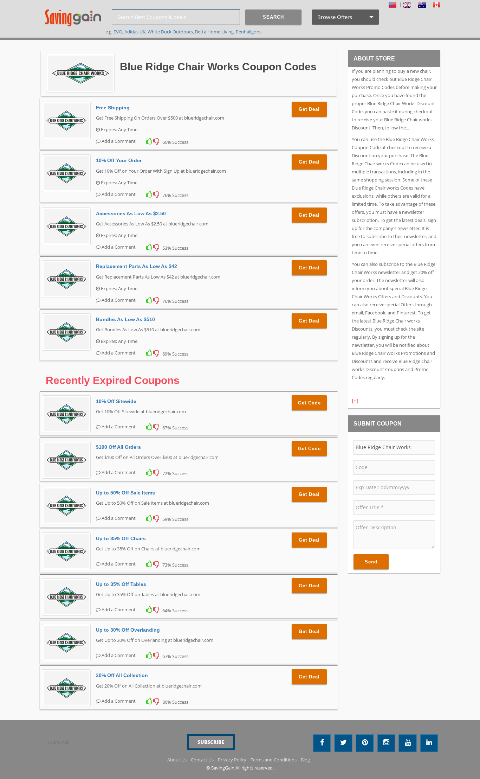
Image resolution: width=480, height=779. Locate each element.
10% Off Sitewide (116, 401)
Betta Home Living (214, 31)
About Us (177, 759)
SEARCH (273, 17)
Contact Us (202, 759)
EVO (117, 31)
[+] (355, 400)
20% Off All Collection (122, 675)
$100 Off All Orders (118, 447)
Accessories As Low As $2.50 (131, 213)
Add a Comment (118, 141)
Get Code (309, 403)
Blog (305, 759)
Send (371, 561)
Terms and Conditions (274, 759)
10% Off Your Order (119, 160)
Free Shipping (113, 107)
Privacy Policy (232, 759)
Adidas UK (134, 31)
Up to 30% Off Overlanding (128, 630)
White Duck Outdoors (170, 31)
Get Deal (309, 109)
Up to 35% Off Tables (121, 584)
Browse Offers (344, 19)
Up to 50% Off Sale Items (125, 493)
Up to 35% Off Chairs (121, 538)
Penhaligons (248, 31)
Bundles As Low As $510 (125, 319)
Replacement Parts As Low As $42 (136, 266)
